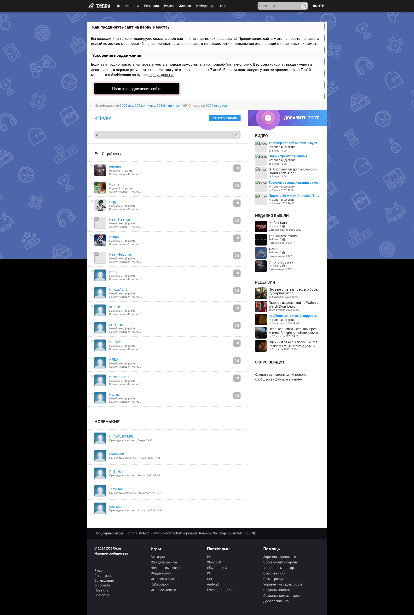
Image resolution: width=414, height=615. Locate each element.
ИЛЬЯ (113, 359)
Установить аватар (278, 568)
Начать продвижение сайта (136, 89)
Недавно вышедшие (166, 568)
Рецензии (151, 6)
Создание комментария (282, 595)
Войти (318, 6)
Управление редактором (282, 584)
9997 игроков (216, 105)
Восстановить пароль (280, 562)
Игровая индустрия (166, 579)
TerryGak (116, 489)
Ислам (114, 394)
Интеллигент (119, 377)
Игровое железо (163, 590)
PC (209, 557)
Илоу (113, 272)
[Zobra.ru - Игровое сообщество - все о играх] (100, 6)
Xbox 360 (214, 562)
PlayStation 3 (217, 568)
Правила (101, 590)
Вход (98, 571)
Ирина (114, 184)
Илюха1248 (118, 289)
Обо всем (101, 595)
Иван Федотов (120, 254)
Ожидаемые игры (164, 562)
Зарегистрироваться (279, 557)
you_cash (116, 507)
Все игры (158, 557)
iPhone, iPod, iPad (220, 590)
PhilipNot (116, 472)
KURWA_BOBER (121, 437)
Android (213, 584)
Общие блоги (161, 573)
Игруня (115, 202)
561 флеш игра (168, 105)
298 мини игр (145, 105)
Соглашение (104, 580)
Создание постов (276, 590)
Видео (169, 6)
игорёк (114, 307)
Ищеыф (115, 342)
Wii (209, 573)
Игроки (103, 118)
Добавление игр (276, 601)
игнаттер (116, 324)
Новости (132, 6)
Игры (224, 6)
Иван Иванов (119, 219)
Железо (185, 6)
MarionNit (116, 454)
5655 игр (126, 105)
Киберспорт (205, 6)
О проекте (102, 585)
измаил (115, 167)
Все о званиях (274, 573)
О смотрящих (273, 579)
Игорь (114, 237)
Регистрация (104, 576)
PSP (210, 579)
